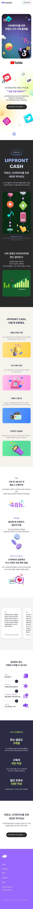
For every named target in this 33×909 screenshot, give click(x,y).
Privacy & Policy (7, 890)
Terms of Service (7, 887)
